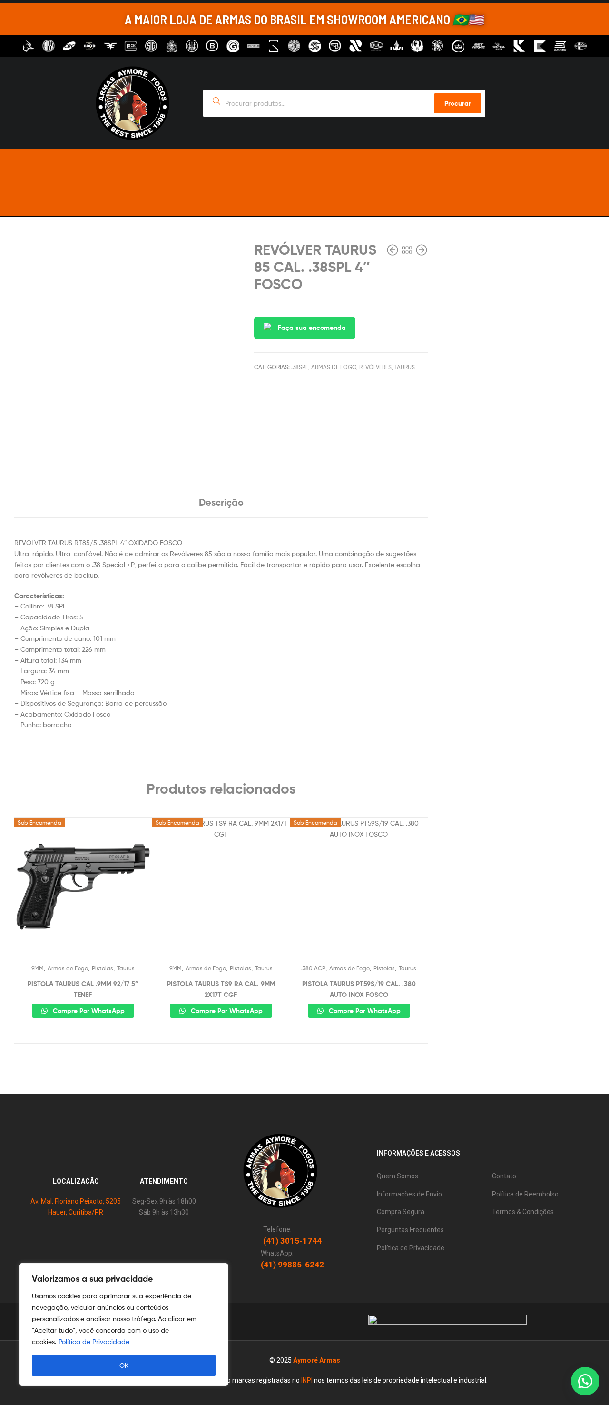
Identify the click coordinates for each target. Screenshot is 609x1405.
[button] (585, 1381)
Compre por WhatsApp (88, 1010)
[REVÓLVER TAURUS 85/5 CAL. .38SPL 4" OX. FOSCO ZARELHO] (421, 250)
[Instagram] (572, 170)
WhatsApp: (277, 1253)
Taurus (404, 366)
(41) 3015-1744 (292, 1241)
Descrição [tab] (221, 502)
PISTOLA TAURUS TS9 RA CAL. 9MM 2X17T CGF (221, 989)
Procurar (457, 103)
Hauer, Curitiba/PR (75, 1212)
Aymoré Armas (316, 1360)
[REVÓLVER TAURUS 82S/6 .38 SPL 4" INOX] (393, 250)
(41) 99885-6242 (292, 1264)
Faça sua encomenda (312, 327)
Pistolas (102, 968)
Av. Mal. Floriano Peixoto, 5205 (75, 1201)
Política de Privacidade (94, 1341)
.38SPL (299, 366)
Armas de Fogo (333, 366)
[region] (123, 1324)
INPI (307, 1380)
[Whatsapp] (555, 170)
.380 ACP (313, 968)
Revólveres (375, 366)
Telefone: (277, 1229)
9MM (37, 968)
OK (123, 1365)
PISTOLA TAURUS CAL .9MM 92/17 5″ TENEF (83, 989)
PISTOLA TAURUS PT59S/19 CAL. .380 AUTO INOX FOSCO (359, 989)
